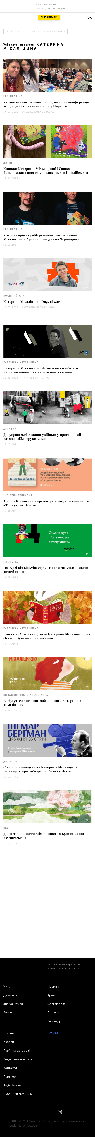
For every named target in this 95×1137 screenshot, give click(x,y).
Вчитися (9, 1012)
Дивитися (10, 995)
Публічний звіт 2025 (17, 1094)
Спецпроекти (57, 1004)
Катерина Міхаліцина (47, 31)
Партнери (10, 1076)
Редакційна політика (17, 1059)
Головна (13, 31)
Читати (8, 986)
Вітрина (53, 1012)
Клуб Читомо (12, 1085)
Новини (53, 986)
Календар (54, 1021)
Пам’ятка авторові (16, 1051)
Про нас (9, 1033)
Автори (8, 1042)
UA (89, 18)
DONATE (54, 1033)
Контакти (10, 1068)
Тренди (53, 995)
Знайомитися (13, 1004)
